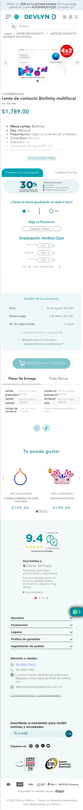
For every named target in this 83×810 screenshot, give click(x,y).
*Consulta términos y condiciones (41, 332)
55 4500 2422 (26, 664)
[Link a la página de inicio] (8, 34)
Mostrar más (41, 158)
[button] (37, 511)
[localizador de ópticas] (70, 16)
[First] (64, 17)
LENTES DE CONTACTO (30, 33)
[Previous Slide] (3, 483)
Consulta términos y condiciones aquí (35, 695)
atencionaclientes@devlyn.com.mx (39, 686)
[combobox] (41, 26)
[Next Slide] (79, 483)
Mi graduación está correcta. (43, 342)
